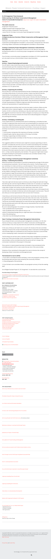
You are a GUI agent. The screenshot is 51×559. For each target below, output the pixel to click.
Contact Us (26, 2)
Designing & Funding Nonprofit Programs (10, 323)
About (15, 2)
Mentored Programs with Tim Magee (9, 305)
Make (19, 551)
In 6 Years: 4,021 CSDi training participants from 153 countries (14, 410)
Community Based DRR (6, 328)
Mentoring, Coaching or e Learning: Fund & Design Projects (14, 425)
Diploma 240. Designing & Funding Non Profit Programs (13, 498)
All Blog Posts (4, 517)
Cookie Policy (12, 542)
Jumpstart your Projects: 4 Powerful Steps (10, 432)
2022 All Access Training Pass (8, 309)
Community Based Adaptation (8, 319)
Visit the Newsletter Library (7, 373)
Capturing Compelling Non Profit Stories (10, 483)
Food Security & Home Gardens (8, 324)
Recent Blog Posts (5, 378)
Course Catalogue (5, 336)
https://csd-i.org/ (5, 537)
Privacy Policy (5, 542)
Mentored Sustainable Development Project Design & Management (15, 306)
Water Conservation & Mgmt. (8, 326)
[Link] (19, 555)
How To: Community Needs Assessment (10, 461)
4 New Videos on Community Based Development (12, 491)
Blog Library (33, 2)
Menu (5, 11)
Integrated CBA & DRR (6, 320)
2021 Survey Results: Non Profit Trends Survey (11, 418)
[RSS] (31, 555)
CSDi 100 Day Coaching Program (8, 307)
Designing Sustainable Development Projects (11, 322)
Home (11, 2)
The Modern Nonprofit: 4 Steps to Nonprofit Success (12, 396)
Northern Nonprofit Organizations (10, 297)
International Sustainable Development (11, 294)
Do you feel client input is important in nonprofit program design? (15, 469)
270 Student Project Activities (8, 341)
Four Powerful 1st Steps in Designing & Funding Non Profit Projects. (15, 274)
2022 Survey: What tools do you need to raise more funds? (14, 388)
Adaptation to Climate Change (9, 296)
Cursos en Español (6, 339)
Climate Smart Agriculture (7, 327)
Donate (39, 2)
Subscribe (20, 2)
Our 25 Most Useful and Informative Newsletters (12, 403)
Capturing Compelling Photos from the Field (10, 476)
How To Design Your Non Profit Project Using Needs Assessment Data (16, 454)
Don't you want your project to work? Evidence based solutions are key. (16, 447)
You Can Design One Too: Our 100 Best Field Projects (12, 505)
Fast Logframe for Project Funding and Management (12, 439)
